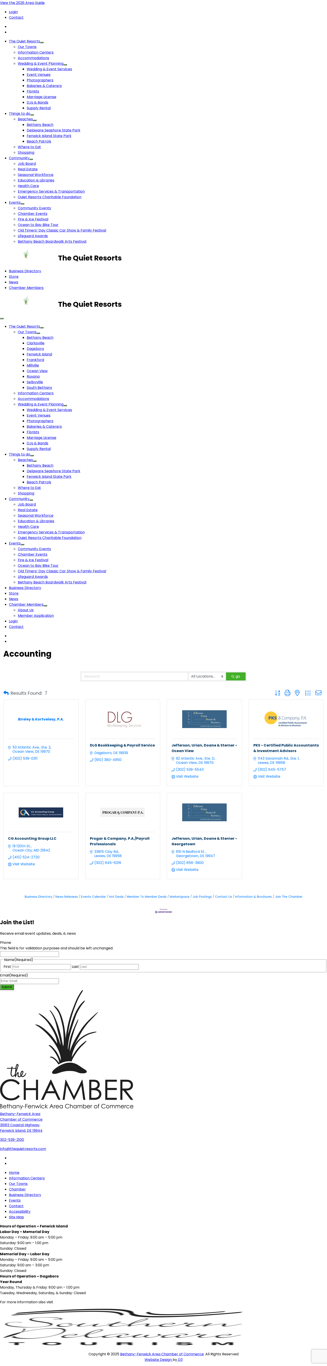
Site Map (16, 1217)
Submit (7, 987)
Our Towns (27, 46)
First (7, 966)
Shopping (26, 152)
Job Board (27, 163)
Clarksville (35, 343)
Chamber (17, 1189)
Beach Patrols (39, 141)
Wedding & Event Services (49, 69)
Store (13, 276)
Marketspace (180, 897)
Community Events (34, 208)
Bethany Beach (40, 124)
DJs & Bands (37, 102)
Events (15, 202)
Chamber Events (32, 213)
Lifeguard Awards (33, 235)
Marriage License (41, 96)
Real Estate (28, 169)
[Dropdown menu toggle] (42, 42)
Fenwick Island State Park (49, 135)
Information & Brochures (253, 897)
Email (14, 975)
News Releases (66, 897)
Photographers (40, 80)
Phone (5, 942)
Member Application (36, 615)
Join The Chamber (289, 897)
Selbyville (35, 382)
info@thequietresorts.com (23, 1148)
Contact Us (223, 897)
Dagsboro (35, 348)
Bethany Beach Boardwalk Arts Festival (52, 241)
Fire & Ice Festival (33, 219)
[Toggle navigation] (2, 318)
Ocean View (37, 370)
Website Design (159, 1359)
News (13, 282)
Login (13, 11)
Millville (33, 365)
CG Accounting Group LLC (32, 838)
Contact (16, 17)
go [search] (238, 676)
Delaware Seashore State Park (53, 130)
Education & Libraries (36, 180)
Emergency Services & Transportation (51, 191)
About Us (26, 610)
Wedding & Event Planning (40, 63)
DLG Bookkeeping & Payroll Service (122, 745)
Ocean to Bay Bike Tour (38, 224)
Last (75, 966)
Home (14, 1172)
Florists (33, 91)
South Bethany (39, 387)
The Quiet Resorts (24, 41)
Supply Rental (39, 108)
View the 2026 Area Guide (22, 2)
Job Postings (202, 897)
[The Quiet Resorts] (29, 258)
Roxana (33, 376)
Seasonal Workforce (35, 174)
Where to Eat (29, 146)
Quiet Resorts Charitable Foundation (49, 197)
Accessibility (19, 1211)
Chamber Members (26, 287)
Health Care (28, 185)
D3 (180, 1359)
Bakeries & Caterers (44, 85)
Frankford (35, 359)
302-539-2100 (12, 1139)
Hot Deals (116, 897)
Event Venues (38, 74)
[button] (6, 693)
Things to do (19, 113)
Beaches (25, 119)
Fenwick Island (39, 354)
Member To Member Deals (147, 897)
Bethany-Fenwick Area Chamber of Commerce (162, 1354)
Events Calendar (93, 897)
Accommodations (33, 58)
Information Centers (36, 52)
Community (19, 158)
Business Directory (25, 271)
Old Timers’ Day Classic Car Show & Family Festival (62, 230)
